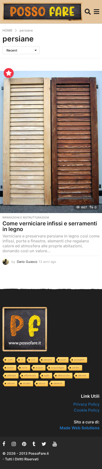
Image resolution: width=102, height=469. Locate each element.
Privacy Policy (86, 404)
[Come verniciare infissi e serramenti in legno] (51, 142)
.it (22, 359)
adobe (75, 367)
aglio (47, 375)
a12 (33, 359)
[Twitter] (44, 443)
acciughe (79, 359)
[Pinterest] (24, 443)
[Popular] (9, 73)
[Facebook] (3, 443)
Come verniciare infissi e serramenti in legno (49, 226)
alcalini (26, 383)
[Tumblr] (33, 443)
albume (82, 375)
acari (63, 359)
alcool (42, 383)
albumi (11, 383)
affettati (11, 375)
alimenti (57, 383)
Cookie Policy (87, 410)
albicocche (64, 375)
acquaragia (57, 367)
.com (10, 359)
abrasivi (48, 359)
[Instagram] (14, 443)
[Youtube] (54, 443)
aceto (10, 367)
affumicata (30, 375)
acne (24, 367)
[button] (88, 12)
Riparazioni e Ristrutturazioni (25, 217)
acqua (39, 367)
